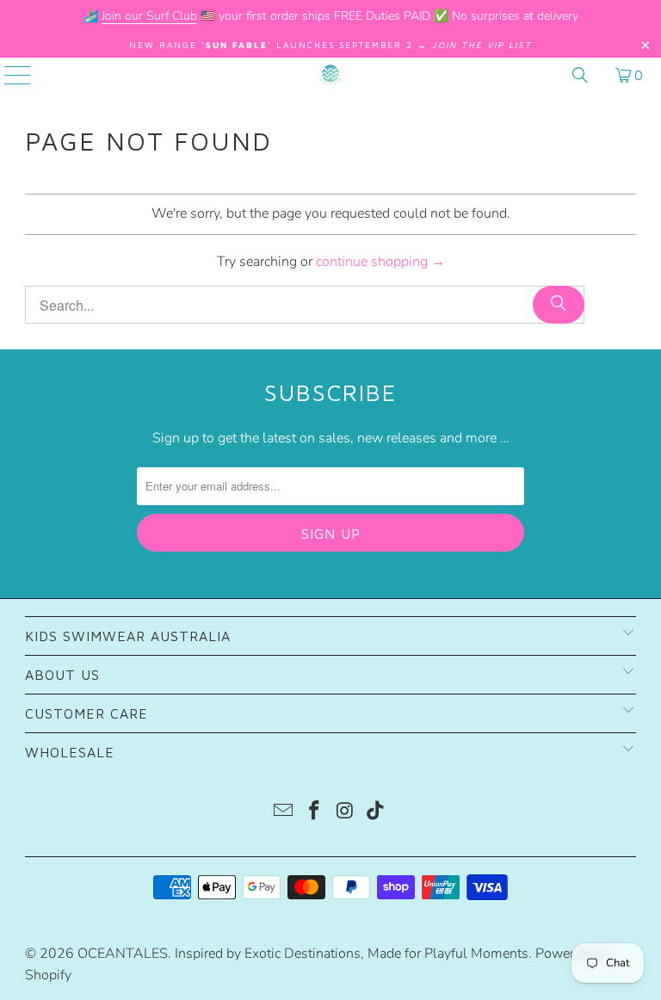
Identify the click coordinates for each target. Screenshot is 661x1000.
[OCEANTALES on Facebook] (314, 813)
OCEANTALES (122, 953)
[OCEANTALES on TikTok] (376, 813)
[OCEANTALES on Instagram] (345, 813)
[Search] (580, 75)
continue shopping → (380, 261)
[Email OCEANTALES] (284, 813)
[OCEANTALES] (330, 75)
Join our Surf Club (149, 16)
